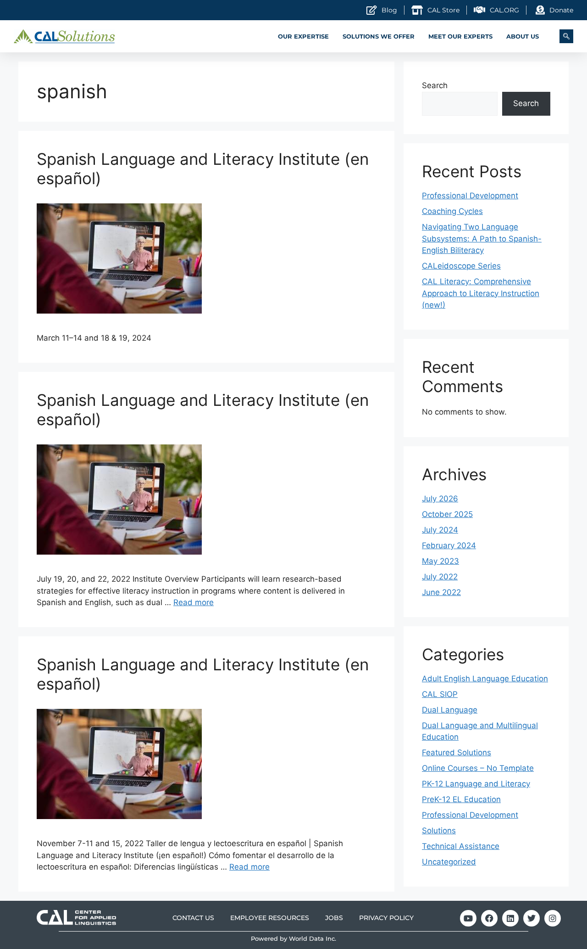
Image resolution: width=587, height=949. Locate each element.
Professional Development (470, 195)
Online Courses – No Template (478, 768)
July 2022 (440, 576)
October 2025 (447, 514)
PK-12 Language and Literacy (476, 783)
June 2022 (441, 592)
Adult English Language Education (485, 678)
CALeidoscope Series (461, 265)
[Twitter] (531, 918)
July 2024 (440, 529)
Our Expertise (303, 36)
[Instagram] (552, 918)
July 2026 (440, 498)
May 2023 (440, 561)
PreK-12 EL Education (461, 799)
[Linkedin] (510, 918)
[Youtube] (468, 918)
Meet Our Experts (460, 36)
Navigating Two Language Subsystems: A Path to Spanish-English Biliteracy (482, 238)
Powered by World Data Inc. (293, 938)
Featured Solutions (456, 752)
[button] (566, 36)
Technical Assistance (460, 846)
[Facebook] (489, 918)
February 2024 (449, 545)
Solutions (439, 830)
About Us (522, 36)
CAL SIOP (440, 694)
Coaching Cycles (452, 211)
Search (435, 85)
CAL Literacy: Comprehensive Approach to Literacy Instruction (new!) (480, 293)
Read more (193, 602)
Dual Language (449, 709)
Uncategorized (449, 861)
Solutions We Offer (379, 36)
